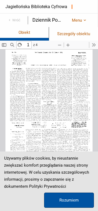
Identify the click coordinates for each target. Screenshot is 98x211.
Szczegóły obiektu (73, 33)
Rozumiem (69, 200)
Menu (77, 20)
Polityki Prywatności (47, 186)
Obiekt (24, 32)
